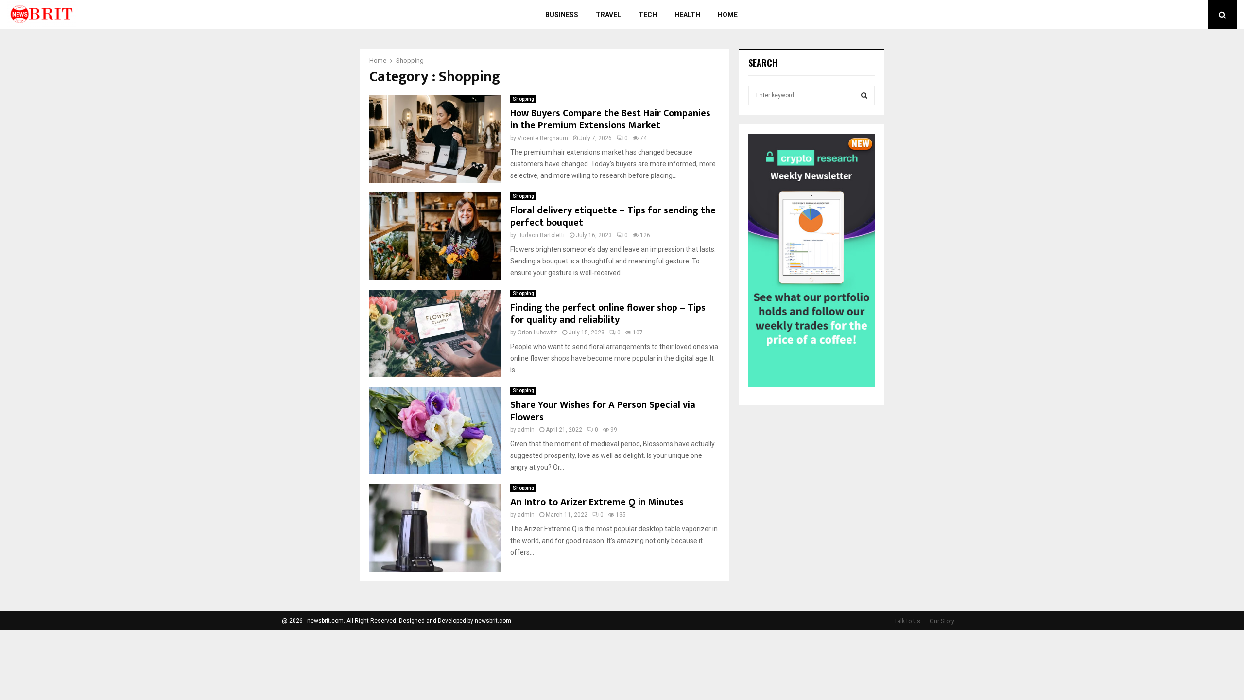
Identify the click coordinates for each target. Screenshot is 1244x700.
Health (687, 14)
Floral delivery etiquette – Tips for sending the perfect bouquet (613, 216)
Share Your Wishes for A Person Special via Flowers (602, 411)
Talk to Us (907, 621)
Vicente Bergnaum (543, 138)
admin (526, 429)
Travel (608, 14)
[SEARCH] (864, 95)
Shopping (523, 99)
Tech (648, 14)
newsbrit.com (493, 620)
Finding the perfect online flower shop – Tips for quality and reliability (608, 313)
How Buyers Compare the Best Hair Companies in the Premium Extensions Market (610, 119)
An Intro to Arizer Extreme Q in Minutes (597, 502)
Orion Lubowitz (537, 332)
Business (561, 14)
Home (728, 14)
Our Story (942, 621)
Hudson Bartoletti (541, 235)
